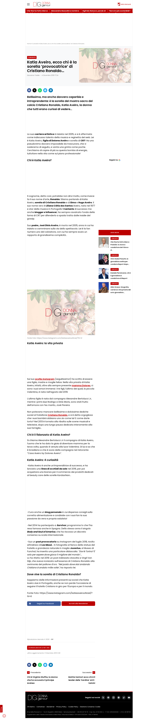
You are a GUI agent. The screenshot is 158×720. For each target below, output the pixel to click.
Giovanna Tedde (33, 75)
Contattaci (41, 707)
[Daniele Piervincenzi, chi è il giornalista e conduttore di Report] (104, 273)
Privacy (1, 709)
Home (29, 44)
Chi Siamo (31, 707)
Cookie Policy (73, 707)
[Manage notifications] (4, 716)
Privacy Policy (61, 707)
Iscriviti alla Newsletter (78, 603)
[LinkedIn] (51, 90)
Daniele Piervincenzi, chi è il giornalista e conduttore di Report (120, 275)
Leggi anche (115, 232)
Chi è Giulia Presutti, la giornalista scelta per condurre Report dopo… (119, 261)
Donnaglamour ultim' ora (38, 648)
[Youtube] (129, 698)
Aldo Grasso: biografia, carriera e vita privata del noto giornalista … (120, 290)
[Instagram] (113, 698)
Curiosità (35, 44)
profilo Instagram (44, 378)
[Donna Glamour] (42, 4)
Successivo (87, 672)
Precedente (36, 672)
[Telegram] (45, 90)
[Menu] (29, 4)
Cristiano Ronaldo (57, 415)
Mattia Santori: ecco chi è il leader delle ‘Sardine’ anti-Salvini (81, 680)
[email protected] (69, 712)
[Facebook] (29, 90)
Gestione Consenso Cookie (90, 707)
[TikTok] (124, 698)
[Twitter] (34, 90)
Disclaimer (50, 707)
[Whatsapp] (40, 90)
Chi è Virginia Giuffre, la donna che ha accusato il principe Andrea (42, 680)
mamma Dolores (81, 385)
